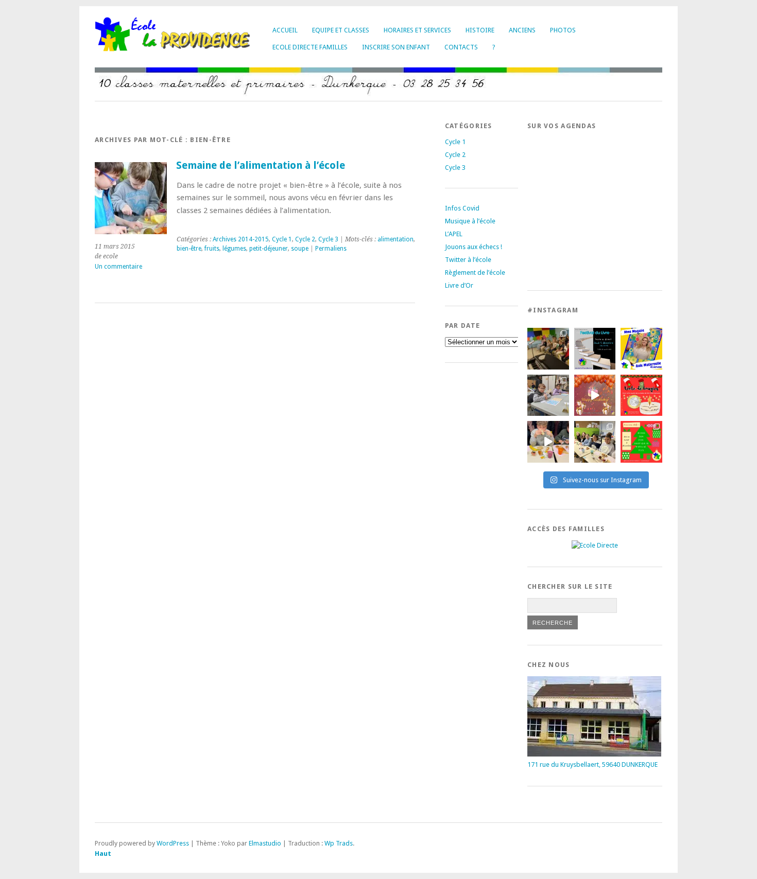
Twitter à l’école (468, 259)
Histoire (480, 30)
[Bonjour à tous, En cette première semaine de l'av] (595, 395)
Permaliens (331, 248)
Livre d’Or (459, 285)
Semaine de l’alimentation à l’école (260, 165)
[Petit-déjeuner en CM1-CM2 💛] (548, 442)
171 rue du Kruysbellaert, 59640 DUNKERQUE (592, 764)
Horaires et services (417, 30)
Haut (103, 853)
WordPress (173, 843)
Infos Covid (462, 208)
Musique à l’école (470, 221)
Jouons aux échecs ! (473, 247)
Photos (563, 30)
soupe (299, 248)
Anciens (522, 30)
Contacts (461, 47)
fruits (211, 248)
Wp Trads (338, 843)
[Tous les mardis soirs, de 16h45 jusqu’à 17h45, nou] (548, 349)
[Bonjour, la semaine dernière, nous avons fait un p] (595, 442)
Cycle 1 (282, 239)
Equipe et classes (340, 30)
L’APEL (453, 234)
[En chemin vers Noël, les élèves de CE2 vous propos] (641, 395)
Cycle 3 (328, 239)
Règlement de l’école (475, 272)
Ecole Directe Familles (310, 47)
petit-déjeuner (268, 248)
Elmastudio (265, 843)
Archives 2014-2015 (241, 239)
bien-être (189, 248)
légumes (234, 248)
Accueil (285, 30)
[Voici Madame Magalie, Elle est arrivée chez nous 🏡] (641, 349)
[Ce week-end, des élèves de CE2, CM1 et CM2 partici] (548, 395)
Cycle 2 (305, 239)
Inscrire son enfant (396, 47)
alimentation (395, 239)
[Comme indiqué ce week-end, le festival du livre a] (595, 349)
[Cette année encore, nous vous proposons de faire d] (641, 442)
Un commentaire (118, 266)
